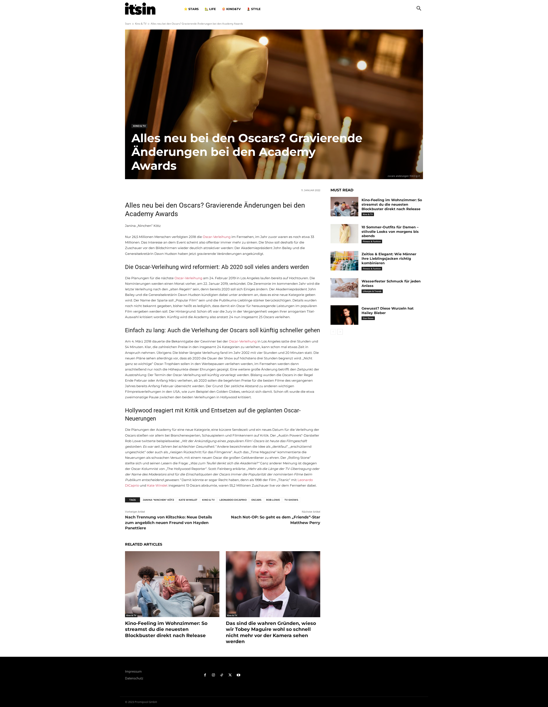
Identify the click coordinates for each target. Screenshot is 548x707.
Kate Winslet (157, 485)
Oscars (256, 499)
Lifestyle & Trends (372, 291)
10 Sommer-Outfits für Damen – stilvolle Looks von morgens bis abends (390, 231)
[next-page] (340, 332)
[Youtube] (238, 675)
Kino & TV (140, 23)
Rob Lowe (273, 499)
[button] (419, 9)
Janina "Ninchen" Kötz (158, 499)
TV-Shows (291, 499)
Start (128, 23)
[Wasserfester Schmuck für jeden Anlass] (344, 288)
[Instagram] (213, 675)
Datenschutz (134, 678)
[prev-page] (333, 332)
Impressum (133, 671)
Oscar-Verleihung (217, 237)
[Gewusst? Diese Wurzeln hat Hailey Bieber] (344, 315)
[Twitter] (230, 675)
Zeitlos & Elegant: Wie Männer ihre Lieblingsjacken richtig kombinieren (389, 258)
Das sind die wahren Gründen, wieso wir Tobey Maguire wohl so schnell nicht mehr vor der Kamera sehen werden (271, 632)
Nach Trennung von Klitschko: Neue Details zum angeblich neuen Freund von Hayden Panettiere (168, 522)
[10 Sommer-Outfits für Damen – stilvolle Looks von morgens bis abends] (344, 234)
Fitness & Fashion (372, 241)
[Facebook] (205, 675)
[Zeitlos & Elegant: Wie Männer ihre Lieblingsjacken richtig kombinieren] (344, 260)
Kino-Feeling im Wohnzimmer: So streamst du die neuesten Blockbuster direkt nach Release (166, 629)
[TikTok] (222, 675)
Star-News (368, 318)
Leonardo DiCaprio (233, 499)
